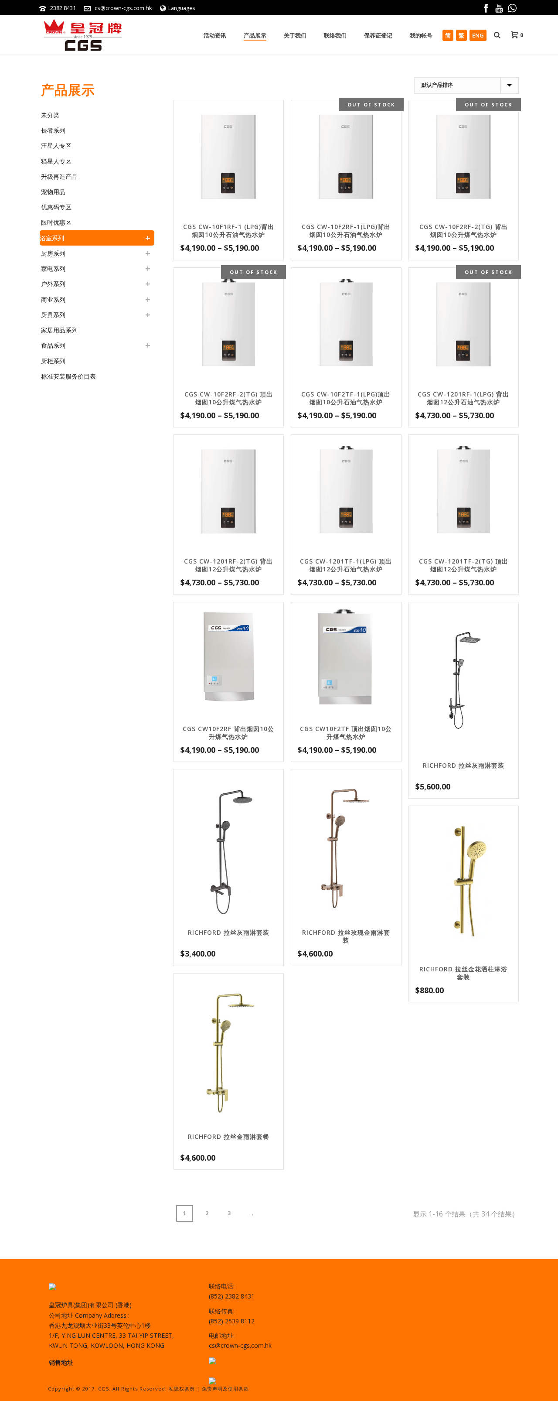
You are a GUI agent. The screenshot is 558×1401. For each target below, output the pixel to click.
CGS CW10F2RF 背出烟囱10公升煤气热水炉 (228, 732)
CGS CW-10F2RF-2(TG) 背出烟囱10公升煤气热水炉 (463, 230)
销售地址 (61, 1362)
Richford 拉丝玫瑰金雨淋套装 (346, 936)
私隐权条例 (182, 1388)
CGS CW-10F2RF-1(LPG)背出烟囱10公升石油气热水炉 (346, 230)
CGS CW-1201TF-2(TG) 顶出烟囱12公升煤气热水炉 (463, 565)
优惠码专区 (56, 207)
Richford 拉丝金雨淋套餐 (228, 1136)
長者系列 (53, 130)
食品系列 (53, 345)
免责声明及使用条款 (225, 1388)
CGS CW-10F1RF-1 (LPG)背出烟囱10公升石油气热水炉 (228, 230)
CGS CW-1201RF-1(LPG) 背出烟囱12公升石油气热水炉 (463, 398)
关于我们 (295, 35)
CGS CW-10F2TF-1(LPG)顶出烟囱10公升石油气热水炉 (346, 398)
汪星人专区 (56, 145)
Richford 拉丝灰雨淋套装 (463, 765)
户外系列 (53, 284)
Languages (181, 8)
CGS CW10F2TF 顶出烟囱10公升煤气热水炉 (346, 732)
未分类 (50, 115)
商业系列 (53, 299)
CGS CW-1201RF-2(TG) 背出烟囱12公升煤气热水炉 (228, 565)
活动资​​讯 (215, 35)
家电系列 (53, 268)
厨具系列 (53, 315)
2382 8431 (63, 8)
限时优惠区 (56, 222)
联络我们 (335, 35)
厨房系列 (53, 253)
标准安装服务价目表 (68, 376)
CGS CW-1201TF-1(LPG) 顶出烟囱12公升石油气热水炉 (346, 565)
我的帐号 (421, 35)
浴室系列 (52, 238)
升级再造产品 (59, 176)
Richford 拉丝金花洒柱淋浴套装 (463, 973)
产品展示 (255, 35)
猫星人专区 (56, 161)
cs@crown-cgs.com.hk (123, 8)
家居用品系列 (59, 330)
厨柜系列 (53, 361)
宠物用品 (53, 192)
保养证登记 (378, 35)
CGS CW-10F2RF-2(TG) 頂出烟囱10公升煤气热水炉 (228, 398)
